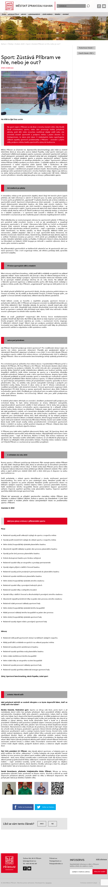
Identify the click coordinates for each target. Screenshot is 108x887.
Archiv (23, 14)
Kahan (3, 44)
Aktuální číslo (13, 14)
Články (10, 44)
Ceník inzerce (47, 14)
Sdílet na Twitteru (48, 807)
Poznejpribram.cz (55, 861)
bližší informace (101, 859)
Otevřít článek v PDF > (86, 53)
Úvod (4, 14)
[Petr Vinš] (25, 788)
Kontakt (66, 14)
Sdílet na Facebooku (25, 807)
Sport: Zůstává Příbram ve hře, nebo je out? (43, 44)
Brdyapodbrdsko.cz (56, 864)
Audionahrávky (34, 14)
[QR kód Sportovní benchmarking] (57, 788)
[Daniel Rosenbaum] (41, 788)
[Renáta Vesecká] (9, 788)
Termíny (58, 14)
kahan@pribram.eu (29, 861)
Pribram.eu (53, 858)
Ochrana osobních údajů (88, 883)
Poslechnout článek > (86, 48)
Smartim (49, 883)
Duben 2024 (19, 44)
